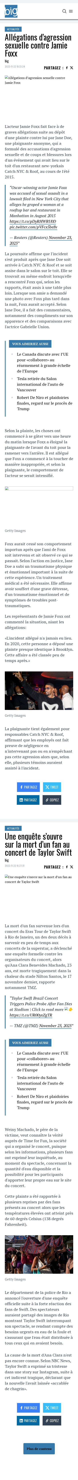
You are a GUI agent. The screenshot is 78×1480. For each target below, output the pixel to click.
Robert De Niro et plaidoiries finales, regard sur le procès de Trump (44, 403)
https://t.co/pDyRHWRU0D (33, 221)
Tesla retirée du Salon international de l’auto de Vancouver (40, 384)
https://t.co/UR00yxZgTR (31, 1015)
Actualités (13, 29)
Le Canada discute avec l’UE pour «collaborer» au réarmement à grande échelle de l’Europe (43, 362)
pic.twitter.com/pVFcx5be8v (33, 227)
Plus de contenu (39, 1449)
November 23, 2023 (55, 1025)
